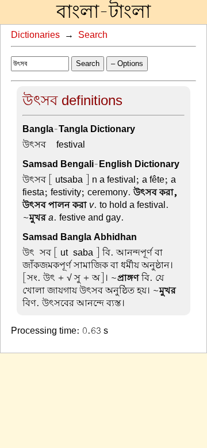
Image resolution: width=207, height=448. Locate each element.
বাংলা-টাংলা (103, 12)
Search (93, 35)
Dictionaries (35, 35)
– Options (127, 63)
